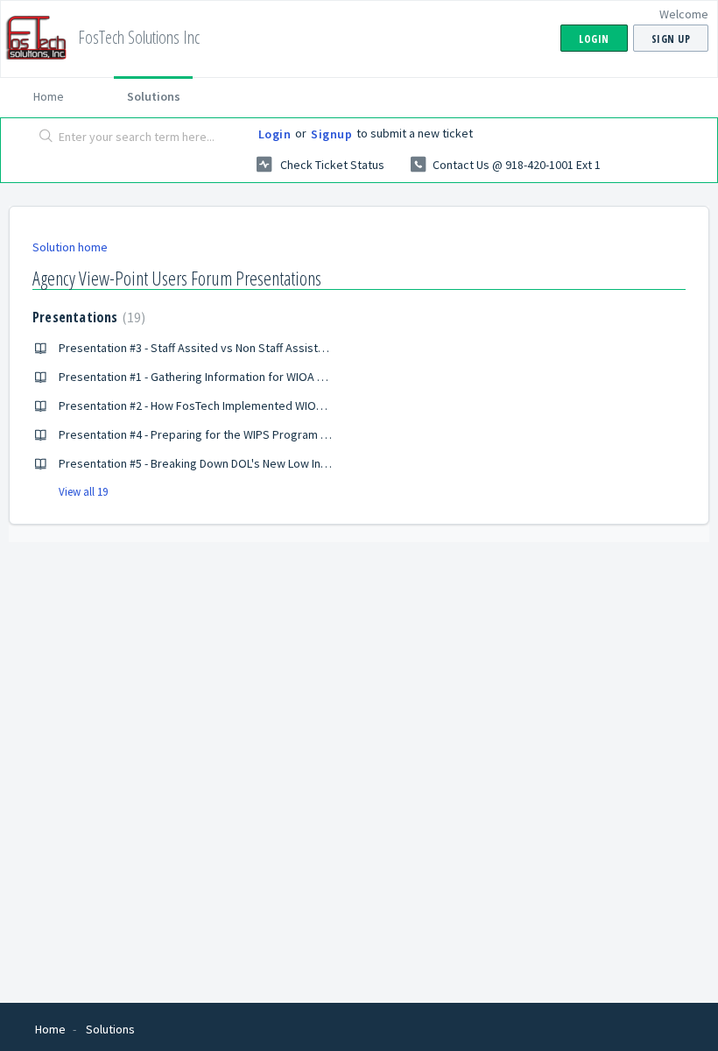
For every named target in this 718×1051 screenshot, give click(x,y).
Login (275, 134)
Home (48, 96)
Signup (331, 134)
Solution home (70, 247)
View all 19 (83, 491)
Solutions (153, 96)
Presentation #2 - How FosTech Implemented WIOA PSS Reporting (230, 405)
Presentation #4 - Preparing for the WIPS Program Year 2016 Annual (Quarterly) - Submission (297, 434)
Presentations (86, 317)
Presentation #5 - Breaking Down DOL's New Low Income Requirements (243, 463)
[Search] (42, 137)
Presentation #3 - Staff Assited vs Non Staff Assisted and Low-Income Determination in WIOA (298, 348)
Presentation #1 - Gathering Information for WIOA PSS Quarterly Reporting (252, 376)
